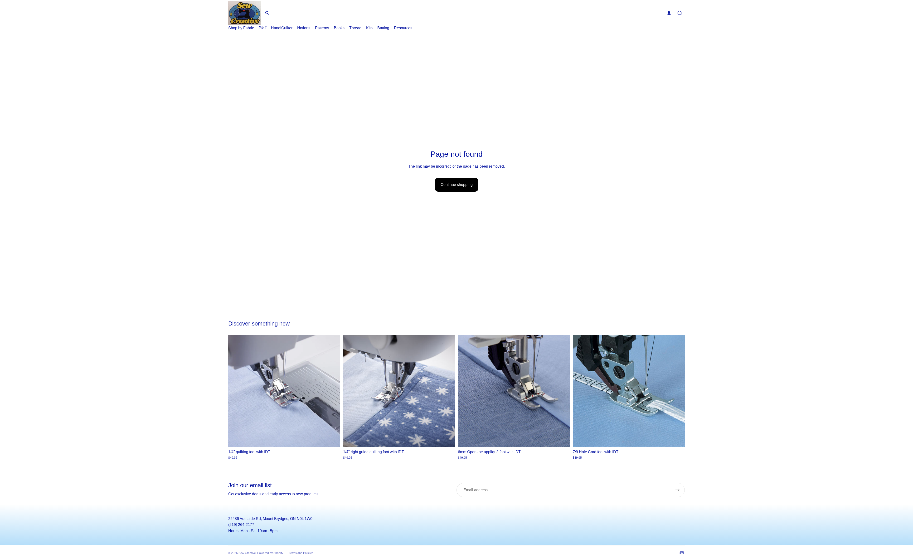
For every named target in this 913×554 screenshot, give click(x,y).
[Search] (267, 13)
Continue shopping (457, 185)
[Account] (669, 13)
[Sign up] (678, 490)
